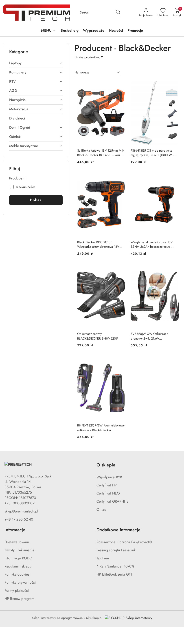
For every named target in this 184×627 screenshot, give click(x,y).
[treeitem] (36, 63)
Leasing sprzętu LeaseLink (116, 550)
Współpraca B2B (109, 477)
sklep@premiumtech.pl (21, 511)
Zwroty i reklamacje (19, 550)
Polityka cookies (16, 574)
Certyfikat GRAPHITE (112, 501)
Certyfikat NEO (108, 493)
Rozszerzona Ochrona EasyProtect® (124, 542)
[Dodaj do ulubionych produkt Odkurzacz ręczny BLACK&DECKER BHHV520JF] (120, 269)
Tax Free (102, 558)
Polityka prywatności (20, 582)
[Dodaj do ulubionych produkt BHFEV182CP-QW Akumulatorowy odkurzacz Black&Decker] (120, 361)
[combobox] (97, 72)
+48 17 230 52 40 (18, 519)
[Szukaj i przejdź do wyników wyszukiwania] (118, 12)
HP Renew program (19, 598)
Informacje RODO (18, 558)
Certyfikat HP (106, 485)
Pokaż (36, 200)
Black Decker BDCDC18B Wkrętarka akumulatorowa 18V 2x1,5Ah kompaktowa (98, 244)
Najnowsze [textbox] (81, 72)
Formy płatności (16, 590)
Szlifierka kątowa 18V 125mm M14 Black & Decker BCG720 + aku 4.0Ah (101, 152)
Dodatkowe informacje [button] (118, 530)
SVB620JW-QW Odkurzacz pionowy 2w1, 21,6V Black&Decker (149, 335)
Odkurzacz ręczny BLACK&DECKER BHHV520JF (97, 335)
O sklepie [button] (105, 465)
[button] (48, 31)
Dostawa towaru (16, 542)
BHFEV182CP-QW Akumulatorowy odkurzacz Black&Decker (101, 427)
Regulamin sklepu (17, 566)
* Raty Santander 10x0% (115, 566)
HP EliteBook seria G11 (114, 574)
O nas (101, 509)
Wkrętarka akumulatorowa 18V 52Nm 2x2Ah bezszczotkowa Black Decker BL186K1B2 (152, 244)
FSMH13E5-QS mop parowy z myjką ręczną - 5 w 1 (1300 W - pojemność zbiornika (152, 152)
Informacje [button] (14, 530)
